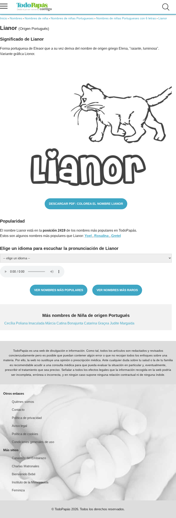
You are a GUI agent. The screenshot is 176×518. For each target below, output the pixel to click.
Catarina (91, 323)
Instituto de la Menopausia (30, 482)
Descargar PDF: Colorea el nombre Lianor (86, 203)
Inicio (3, 18)
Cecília (10, 323)
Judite (115, 323)
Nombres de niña (36, 18)
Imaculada (37, 323)
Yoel (89, 236)
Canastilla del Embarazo (29, 458)
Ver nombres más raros (117, 290)
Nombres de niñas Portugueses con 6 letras (126, 18)
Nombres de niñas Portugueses (72, 18)
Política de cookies (25, 434)
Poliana (22, 323)
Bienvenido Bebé (23, 474)
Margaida (127, 323)
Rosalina (101, 236)
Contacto (18, 409)
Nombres (16, 18)
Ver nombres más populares (58, 290)
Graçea (104, 323)
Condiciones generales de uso (33, 442)
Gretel (116, 236)
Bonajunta (75, 323)
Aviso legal (19, 426)
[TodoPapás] (34, 10)
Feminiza (18, 490)
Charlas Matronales (25, 466)
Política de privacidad (27, 418)
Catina (61, 323)
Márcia (50, 323)
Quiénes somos (23, 401)
